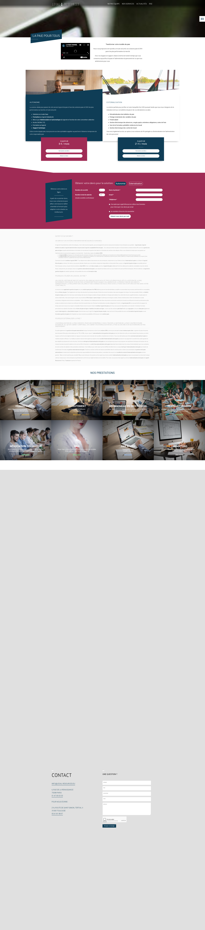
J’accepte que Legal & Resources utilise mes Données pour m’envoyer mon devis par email (128, 205)
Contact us (202, 19)
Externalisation (135, 183)
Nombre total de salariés (83, 195)
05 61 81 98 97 (57, 814)
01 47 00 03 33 (57, 796)
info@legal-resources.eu (63, 784)
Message (105, 804)
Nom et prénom (114, 190)
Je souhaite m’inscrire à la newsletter (122, 211)
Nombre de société (81, 190)
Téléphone (113, 199)
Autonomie (120, 183)
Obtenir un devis (64, 156)
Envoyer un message (109, 825)
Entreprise (105, 793)
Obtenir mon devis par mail (120, 216)
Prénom (105, 782)
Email (111, 195)
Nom (104, 787)
